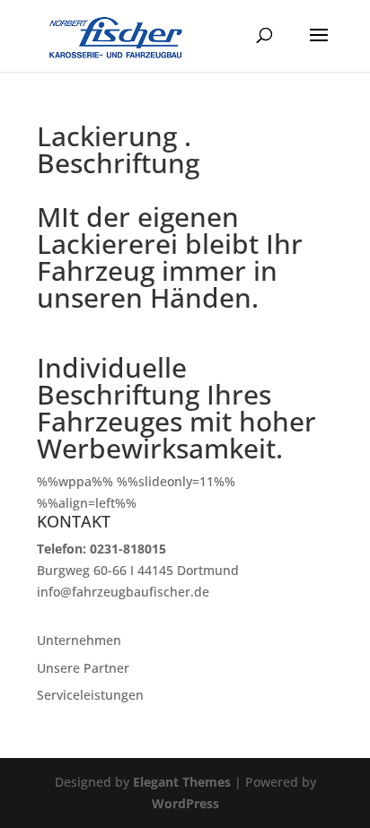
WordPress (185, 803)
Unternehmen (79, 640)
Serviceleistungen (90, 694)
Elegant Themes (182, 781)
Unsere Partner (83, 667)
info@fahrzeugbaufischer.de (123, 591)
